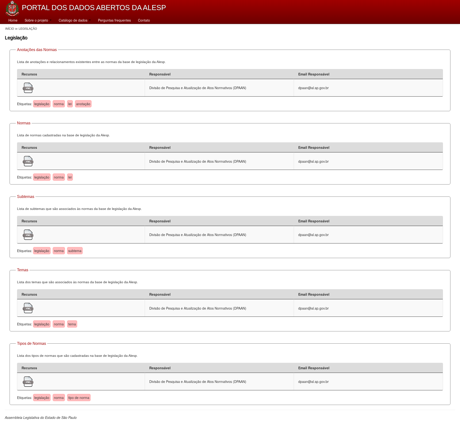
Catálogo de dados (73, 20)
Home (12, 20)
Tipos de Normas (31, 343)
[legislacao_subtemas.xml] (28, 234)
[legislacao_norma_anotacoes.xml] (28, 87)
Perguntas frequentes (114, 20)
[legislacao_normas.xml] (28, 160)
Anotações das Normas (37, 50)
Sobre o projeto (37, 20)
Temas (22, 270)
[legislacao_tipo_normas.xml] (28, 381)
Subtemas (25, 197)
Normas (23, 123)
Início (9, 28)
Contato (144, 20)
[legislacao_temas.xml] (28, 307)
